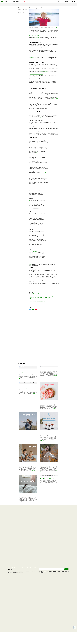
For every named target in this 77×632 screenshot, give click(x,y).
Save (36, 309)
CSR (19, 11)
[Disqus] (44, 323)
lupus (42, 71)
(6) (32, 163)
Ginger (30, 200)
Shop (10, 1)
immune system (36, 37)
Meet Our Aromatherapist (22, 9)
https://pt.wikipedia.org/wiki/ (34, 293)
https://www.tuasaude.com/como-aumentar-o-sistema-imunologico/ (41, 296)
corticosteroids (32, 74)
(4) (39, 76)
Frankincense (33, 243)
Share (30, 309)
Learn (14, 1)
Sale (24, 1)
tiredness (36, 83)
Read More (20, 378)
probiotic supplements (42, 117)
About (17, 1)
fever (39, 83)
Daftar (66, 1)
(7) (45, 172)
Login (58, 1)
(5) (36, 152)
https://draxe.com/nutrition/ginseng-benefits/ (37, 301)
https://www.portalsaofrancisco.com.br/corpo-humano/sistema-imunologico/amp (43, 294)
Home (4, 4)
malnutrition (46, 71)
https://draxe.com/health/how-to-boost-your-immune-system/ (40, 297)
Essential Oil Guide (21, 12)
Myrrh (38, 243)
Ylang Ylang (35, 251)
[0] (74, 1)
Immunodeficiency (33, 57)
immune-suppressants (39, 74)
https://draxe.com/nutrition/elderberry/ (36, 298)
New (21, 1)
